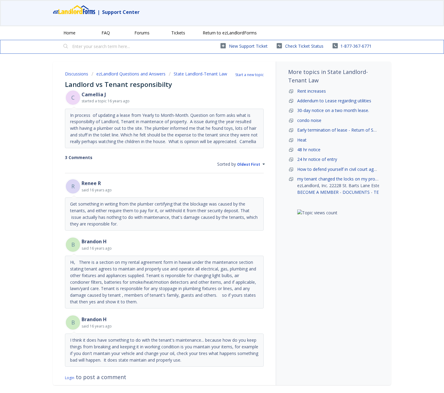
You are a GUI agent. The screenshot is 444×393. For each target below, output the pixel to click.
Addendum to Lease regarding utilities (334, 101)
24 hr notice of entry (317, 159)
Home (69, 33)
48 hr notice (308, 149)
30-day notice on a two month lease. (333, 110)
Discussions (76, 74)
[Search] (66, 47)
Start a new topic (249, 74)
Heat (302, 140)
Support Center (121, 12)
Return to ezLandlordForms (230, 33)
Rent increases (311, 91)
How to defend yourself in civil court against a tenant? (351, 169)
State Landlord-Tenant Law (200, 74)
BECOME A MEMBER (318, 192)
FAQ (105, 33)
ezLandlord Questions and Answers (131, 74)
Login (69, 377)
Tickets (178, 33)
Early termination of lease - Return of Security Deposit (350, 130)
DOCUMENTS (356, 192)
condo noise (309, 120)
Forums (142, 33)
